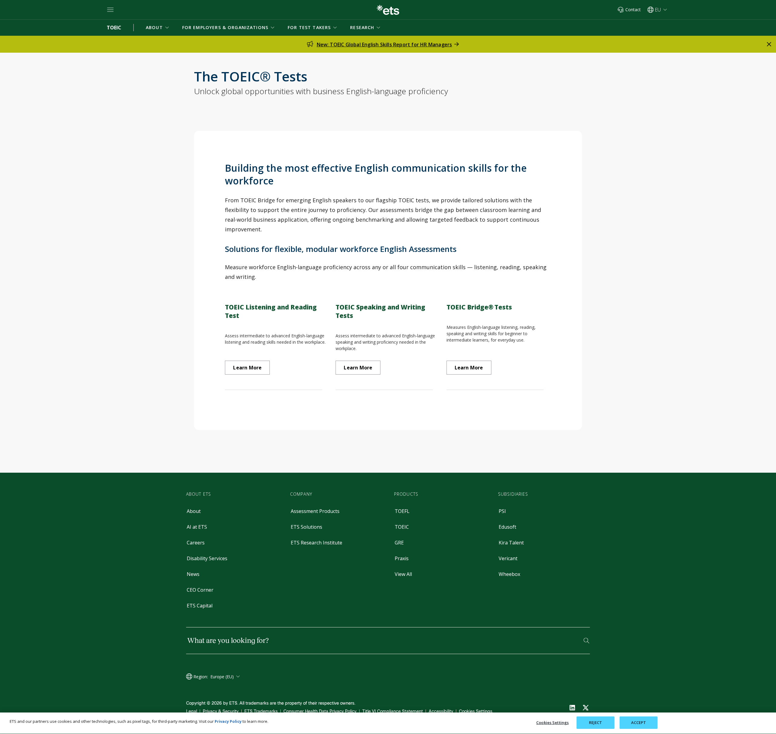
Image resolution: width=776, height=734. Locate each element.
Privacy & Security (221, 711)
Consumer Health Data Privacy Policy (319, 711)
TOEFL (402, 511)
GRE (399, 542)
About (194, 511)
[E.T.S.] (388, 10)
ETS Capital (199, 605)
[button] (158, 28)
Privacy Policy (228, 721)
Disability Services (207, 558)
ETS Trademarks (261, 711)
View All (403, 574)
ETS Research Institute (316, 542)
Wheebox (509, 574)
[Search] (586, 640)
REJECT (595, 722)
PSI (502, 511)
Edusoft (507, 527)
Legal (191, 711)
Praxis (402, 558)
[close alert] (769, 44)
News (193, 574)
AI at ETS (197, 527)
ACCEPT (638, 722)
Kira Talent (511, 542)
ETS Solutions (306, 527)
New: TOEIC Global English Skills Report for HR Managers (384, 44)
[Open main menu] (110, 9)
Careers (196, 542)
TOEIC (402, 527)
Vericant (508, 558)
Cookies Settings (475, 711)
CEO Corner (200, 590)
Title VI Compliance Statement (392, 711)
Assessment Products (315, 511)
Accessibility (441, 711)
